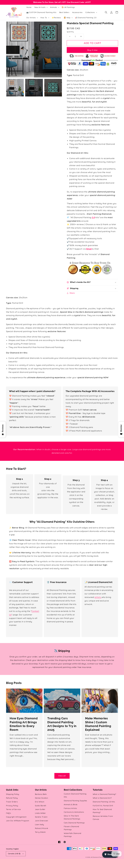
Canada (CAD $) (14, 854)
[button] (106, 12)
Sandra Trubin (41, 817)
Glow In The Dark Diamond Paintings (72, 817)
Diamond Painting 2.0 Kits (104, 802)
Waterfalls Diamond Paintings (72, 834)
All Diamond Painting (97, 857)
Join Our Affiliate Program (17, 821)
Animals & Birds (71, 804)
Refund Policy (12, 798)
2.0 (93, 217)
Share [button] (72, 293)
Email (89, 249)
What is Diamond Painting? (104, 794)
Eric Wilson (39, 802)
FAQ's (8, 813)
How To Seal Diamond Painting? (102, 811)
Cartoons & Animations (74, 812)
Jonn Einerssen (41, 821)
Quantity (70, 32)
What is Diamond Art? (102, 798)
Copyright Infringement (16, 817)
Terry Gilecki (40, 832)
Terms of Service (13, 809)
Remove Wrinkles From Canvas (103, 817)
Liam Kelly (39, 824)
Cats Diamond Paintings (74, 823)
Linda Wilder (40, 813)
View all (62, 776)
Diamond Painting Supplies (75, 801)
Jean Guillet (40, 809)
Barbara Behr (41, 794)
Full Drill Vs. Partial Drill (103, 806)
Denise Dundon (41, 798)
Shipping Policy (12, 794)
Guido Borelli (40, 806)
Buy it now (92, 50)
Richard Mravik (41, 828)
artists (98, 597)
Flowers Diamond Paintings (71, 828)
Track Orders (12, 802)
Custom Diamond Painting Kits (75, 795)
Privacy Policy (12, 806)
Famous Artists (70, 808)
